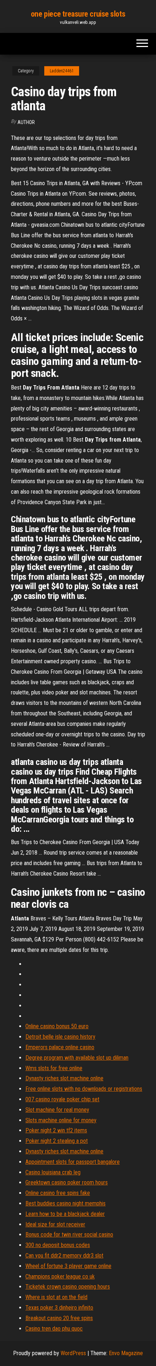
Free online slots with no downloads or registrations (83, 1088)
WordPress (73, 1353)
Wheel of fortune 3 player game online (68, 1266)
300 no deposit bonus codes (57, 1245)
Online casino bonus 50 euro (57, 1026)
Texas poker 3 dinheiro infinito (59, 1307)
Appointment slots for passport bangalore (72, 1161)
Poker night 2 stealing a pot (56, 1140)
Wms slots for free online (53, 1068)
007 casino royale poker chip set (62, 1099)
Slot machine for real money (57, 1109)
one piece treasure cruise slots (78, 13)
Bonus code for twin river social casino (69, 1234)
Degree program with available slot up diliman (76, 1057)
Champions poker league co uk (60, 1276)
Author (26, 122)
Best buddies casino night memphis (65, 1203)
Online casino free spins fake (57, 1193)
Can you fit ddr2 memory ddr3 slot (64, 1255)
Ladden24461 (62, 70)
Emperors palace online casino (59, 1047)
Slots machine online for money (61, 1120)
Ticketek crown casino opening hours (67, 1286)
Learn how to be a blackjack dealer (65, 1213)
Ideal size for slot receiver (55, 1224)
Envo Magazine (126, 1353)
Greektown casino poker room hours (66, 1182)
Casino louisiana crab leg (53, 1172)
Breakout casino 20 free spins (59, 1318)
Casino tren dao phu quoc (54, 1328)
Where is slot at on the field (56, 1297)
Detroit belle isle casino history (60, 1036)
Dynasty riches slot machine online (64, 1078)
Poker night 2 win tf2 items (56, 1130)
